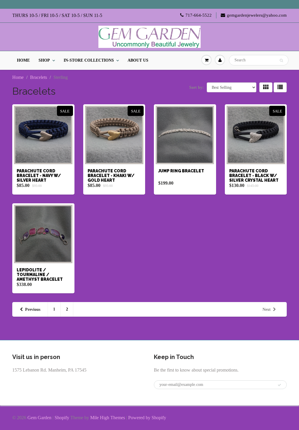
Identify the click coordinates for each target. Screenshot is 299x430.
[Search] (281, 60)
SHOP (44, 60)
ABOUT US (138, 60)
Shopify (62, 417)
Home (18, 77)
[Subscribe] (279, 385)
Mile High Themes (107, 417)
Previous (32, 309)
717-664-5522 (198, 15)
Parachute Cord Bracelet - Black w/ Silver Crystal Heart (254, 176)
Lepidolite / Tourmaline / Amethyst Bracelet (40, 275)
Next (267, 309)
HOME (23, 60)
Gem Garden (39, 417)
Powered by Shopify (147, 417)
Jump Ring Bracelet (181, 171)
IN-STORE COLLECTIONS (89, 60)
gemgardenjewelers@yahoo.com (257, 15)
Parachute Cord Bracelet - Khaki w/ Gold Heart (111, 176)
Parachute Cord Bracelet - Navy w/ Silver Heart (39, 176)
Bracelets (38, 77)
